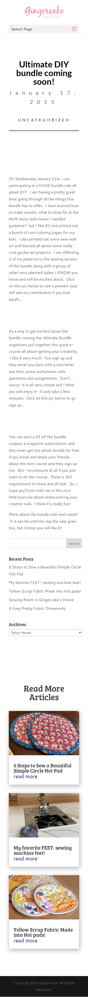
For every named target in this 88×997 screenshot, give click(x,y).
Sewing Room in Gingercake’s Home (41, 599)
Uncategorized (44, 119)
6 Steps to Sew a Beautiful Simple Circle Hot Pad (42, 768)
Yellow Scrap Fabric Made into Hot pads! (45, 591)
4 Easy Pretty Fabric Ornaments (37, 608)
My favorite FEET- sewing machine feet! (45, 582)
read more (25, 776)
